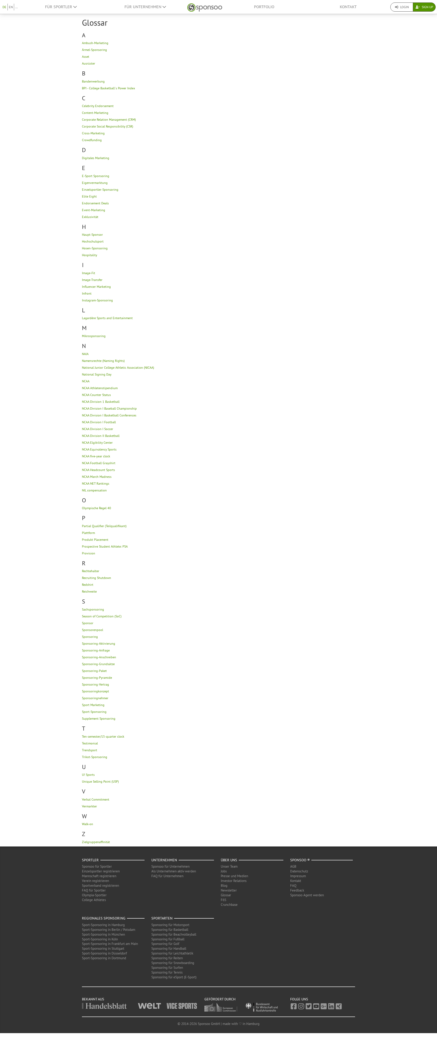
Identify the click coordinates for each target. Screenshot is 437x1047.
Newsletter (229, 890)
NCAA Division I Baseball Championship (109, 408)
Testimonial (90, 743)
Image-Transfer (92, 280)
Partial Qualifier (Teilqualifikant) (104, 526)
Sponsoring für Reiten (167, 958)
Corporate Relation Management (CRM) (109, 120)
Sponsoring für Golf (165, 944)
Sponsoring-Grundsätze (98, 664)
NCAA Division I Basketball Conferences (109, 415)
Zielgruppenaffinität (96, 842)
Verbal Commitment (95, 799)
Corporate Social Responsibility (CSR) (107, 126)
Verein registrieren (95, 881)
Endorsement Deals (95, 203)
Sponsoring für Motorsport (170, 925)
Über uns (229, 860)
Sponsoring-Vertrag (95, 684)
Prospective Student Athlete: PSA (105, 546)
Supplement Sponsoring (98, 718)
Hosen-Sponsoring (95, 248)
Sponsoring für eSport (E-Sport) (173, 977)
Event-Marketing (93, 210)
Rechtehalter (90, 571)
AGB (293, 866)
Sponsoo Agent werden (307, 895)
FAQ (293, 885)
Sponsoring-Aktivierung (98, 643)
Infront (86, 293)
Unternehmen (164, 860)
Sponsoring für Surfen (167, 967)
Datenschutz (299, 871)
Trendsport (89, 750)
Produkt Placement (95, 540)
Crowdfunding (92, 140)
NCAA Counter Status (96, 395)
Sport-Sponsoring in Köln (100, 939)
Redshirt (87, 585)
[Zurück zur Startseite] (204, 7)
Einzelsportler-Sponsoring (100, 190)
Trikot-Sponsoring (94, 757)
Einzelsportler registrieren (101, 871)
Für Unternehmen (143, 6)
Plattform (88, 533)
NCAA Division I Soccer (97, 429)
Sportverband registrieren (100, 885)
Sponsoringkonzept (95, 691)
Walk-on (87, 824)
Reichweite (89, 591)
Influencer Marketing (96, 287)
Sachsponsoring (93, 609)
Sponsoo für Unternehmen (170, 866)
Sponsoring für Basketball (169, 929)
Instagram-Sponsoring (97, 300)
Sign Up (427, 7)
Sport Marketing (93, 705)
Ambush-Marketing (95, 43)
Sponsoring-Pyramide (97, 678)
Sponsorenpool (92, 630)
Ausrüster (88, 63)
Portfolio (264, 6)
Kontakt (348, 6)
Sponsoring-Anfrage (96, 650)
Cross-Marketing (93, 133)
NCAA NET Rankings (95, 483)
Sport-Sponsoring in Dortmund (104, 958)
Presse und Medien (234, 876)
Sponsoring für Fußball (167, 939)
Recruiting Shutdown (96, 578)
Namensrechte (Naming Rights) (103, 361)
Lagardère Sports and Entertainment (107, 318)
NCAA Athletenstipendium (100, 388)
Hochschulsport (93, 241)
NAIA (85, 354)
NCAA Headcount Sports (98, 470)
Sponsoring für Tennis (167, 972)
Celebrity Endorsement (98, 106)
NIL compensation (94, 490)
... (16, 7)
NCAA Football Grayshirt (98, 463)
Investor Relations (233, 881)
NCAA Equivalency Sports (99, 449)
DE (4, 7)
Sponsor (87, 623)
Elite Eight (89, 196)
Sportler (90, 860)
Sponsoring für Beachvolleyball (173, 934)
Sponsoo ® (300, 860)
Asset (85, 57)
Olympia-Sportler (94, 895)
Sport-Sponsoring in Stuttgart (103, 948)
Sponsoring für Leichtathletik (172, 953)
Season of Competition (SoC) (102, 616)
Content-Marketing (95, 113)
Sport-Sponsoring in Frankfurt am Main (110, 944)
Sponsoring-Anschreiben (99, 657)
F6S (223, 900)
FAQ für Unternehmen (167, 876)
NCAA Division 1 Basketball (100, 402)
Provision (88, 553)
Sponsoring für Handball (168, 948)
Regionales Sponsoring (103, 918)
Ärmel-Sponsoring (94, 50)
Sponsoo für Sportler (97, 866)
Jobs (224, 871)
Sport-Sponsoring (94, 712)
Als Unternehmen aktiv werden (173, 871)
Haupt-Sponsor (92, 235)
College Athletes (94, 900)
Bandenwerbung (93, 81)
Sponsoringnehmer (95, 698)
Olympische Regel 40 (96, 508)
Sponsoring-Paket (94, 671)
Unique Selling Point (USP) (100, 781)
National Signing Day (97, 374)
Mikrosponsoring (94, 336)
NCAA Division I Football (99, 422)
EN (11, 7)
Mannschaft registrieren (99, 876)
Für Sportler (59, 6)
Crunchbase (229, 904)
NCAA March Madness (97, 477)
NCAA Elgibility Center (97, 443)
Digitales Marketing (95, 158)
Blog (224, 885)
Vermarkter (89, 806)
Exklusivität (90, 217)
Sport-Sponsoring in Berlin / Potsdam (108, 929)
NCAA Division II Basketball (100, 436)
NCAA (85, 381)
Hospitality (89, 255)
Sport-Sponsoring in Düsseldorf (104, 953)
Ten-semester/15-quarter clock (103, 736)
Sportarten (162, 918)
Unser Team (229, 866)
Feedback (297, 890)
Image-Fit (88, 273)
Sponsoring (90, 637)
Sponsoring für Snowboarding (172, 963)
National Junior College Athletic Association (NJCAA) (118, 368)
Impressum (298, 876)
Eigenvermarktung (95, 183)
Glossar (226, 895)
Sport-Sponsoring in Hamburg (103, 925)
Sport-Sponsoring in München (103, 934)
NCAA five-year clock (96, 456)
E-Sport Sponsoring (95, 176)
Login (404, 7)
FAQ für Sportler (94, 890)
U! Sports (88, 775)
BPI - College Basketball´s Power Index (108, 88)
